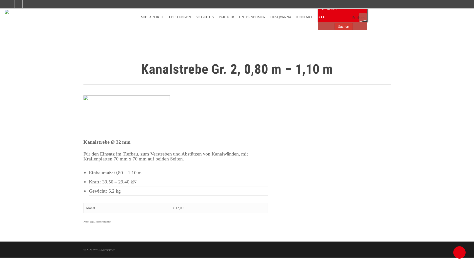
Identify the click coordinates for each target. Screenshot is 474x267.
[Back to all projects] (86, 70)
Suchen (343, 26)
